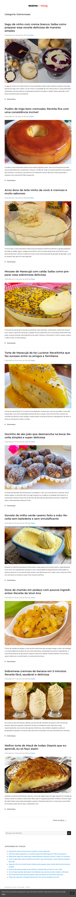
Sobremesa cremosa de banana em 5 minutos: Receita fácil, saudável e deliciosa (35, 673)
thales (31, 35)
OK (72, 893)
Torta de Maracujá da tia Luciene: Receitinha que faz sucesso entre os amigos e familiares (37, 354)
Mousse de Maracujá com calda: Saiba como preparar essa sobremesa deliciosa (37, 273)
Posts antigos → (59, 820)
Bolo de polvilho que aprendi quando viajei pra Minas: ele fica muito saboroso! (36, 875)
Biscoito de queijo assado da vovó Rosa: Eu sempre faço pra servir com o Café (35, 869)
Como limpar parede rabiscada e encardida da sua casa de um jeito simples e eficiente (38, 872)
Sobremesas (11, 99)
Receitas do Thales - (11, 887)
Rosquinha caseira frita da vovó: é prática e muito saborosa (29, 851)
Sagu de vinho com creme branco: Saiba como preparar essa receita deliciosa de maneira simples (35, 27)
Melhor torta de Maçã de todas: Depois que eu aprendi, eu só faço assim (35, 747)
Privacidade (20, 887)
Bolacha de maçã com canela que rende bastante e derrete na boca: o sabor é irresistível (39, 856)
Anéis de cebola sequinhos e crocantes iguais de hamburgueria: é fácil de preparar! (37, 854)
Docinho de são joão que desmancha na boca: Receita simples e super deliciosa (38, 436)
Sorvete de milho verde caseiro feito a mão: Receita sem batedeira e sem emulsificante (36, 517)
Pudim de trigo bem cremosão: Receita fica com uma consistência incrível (37, 110)
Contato (27, 887)
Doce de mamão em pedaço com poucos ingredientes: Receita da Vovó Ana (38, 591)
